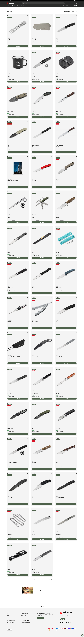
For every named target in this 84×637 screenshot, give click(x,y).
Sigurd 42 (9, 215)
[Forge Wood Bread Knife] (66, 132)
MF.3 (56, 321)
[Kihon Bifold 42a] (17, 379)
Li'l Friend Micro (10, 110)
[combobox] (43, 3)
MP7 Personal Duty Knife (60, 497)
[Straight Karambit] (42, 344)
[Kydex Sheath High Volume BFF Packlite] (17, 344)
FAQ (7, 613)
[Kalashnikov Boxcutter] (66, 414)
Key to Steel (8, 618)
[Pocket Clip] (17, 555)
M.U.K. (57, 462)
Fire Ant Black (58, 39)
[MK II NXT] (42, 203)
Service (27, 5)
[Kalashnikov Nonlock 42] (42, 62)
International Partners (24, 624)
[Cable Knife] (66, 379)
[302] (42, 484)
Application (8, 5)
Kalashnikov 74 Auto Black (11, 427)
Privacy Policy (59, 633)
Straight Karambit (35, 356)
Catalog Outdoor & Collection (12, 180)
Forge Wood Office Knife (60, 110)
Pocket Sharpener (59, 74)
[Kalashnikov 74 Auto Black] (17, 414)
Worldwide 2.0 (34, 427)
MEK (32, 532)
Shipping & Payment (10, 617)
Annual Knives (23, 615)
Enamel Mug (9, 74)
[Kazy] (17, 132)
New (71, 5)
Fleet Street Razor (35, 321)
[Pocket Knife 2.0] (42, 97)
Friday (8, 286)
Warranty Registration (10, 622)
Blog (72, 0)
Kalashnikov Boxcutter (59, 427)
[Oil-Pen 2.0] (17, 308)
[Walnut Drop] (66, 203)
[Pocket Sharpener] (66, 62)
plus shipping (37, 44)
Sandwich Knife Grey (59, 356)
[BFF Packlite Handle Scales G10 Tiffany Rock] (66, 238)
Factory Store (63, 5)
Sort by (8, 11)
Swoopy (57, 180)
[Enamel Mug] (17, 62)
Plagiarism (22, 618)
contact (62, 619)
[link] (34, 579)
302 (32, 497)
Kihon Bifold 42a (10, 391)
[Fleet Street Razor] (42, 308)
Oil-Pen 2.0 (9, 321)
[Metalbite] (17, 27)
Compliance (23, 617)
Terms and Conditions (71, 633)
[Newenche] (42, 379)
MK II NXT (33, 215)
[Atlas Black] (42, 273)
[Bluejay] (66, 273)
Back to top (42, 606)
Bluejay (57, 286)
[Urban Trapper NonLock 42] (17, 449)
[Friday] (17, 273)
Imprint (76, 633)
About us (22, 5)
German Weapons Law (24, 613)
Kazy (8, 145)
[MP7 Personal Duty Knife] (66, 484)
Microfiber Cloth (34, 39)
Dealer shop (68, 5)
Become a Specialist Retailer (25, 622)
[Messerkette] (17, 520)
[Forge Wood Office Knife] (66, 97)
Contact (69, 0)
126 (45, 579)
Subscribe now (40, 618)
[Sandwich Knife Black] (42, 132)
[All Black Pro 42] (17, 484)
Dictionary (8, 615)
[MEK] (42, 520)
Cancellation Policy (65, 633)
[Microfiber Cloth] (42, 27)
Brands (18, 5)
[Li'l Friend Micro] (17, 97)
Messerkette (9, 532)
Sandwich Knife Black (35, 145)
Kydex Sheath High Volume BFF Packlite (14, 356)
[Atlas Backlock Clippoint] (42, 555)
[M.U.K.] (66, 449)
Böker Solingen (10, 633)
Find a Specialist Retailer (25, 620)
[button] (77, 3)
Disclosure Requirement (10, 625)
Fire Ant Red (34, 180)
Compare (65, 11)
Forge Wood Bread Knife (60, 145)
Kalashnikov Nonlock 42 (36, 74)
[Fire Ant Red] (42, 167)
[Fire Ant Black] (66, 27)
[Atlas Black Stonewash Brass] (42, 238)
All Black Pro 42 (10, 497)
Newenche (33, 391)
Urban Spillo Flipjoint (59, 532)
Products (13, 5)
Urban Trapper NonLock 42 (12, 462)
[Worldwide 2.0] (42, 414)
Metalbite (9, 39)
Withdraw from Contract (10, 624)
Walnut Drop (58, 215)
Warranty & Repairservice (11, 620)
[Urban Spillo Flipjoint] (66, 520)
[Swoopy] (66, 167)
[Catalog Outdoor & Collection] (17, 167)
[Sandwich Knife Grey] (66, 344)
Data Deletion (54, 633)
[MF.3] (66, 308)
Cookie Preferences (49, 633)
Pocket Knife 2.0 (34, 110)
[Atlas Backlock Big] (17, 238)
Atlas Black (33, 286)
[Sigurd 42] (17, 203)
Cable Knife (58, 391)
